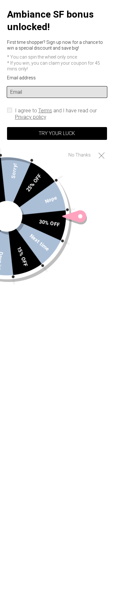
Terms (45, 111)
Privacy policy (30, 117)
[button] (101, 155)
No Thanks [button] (79, 154)
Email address (21, 77)
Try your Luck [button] (57, 133)
